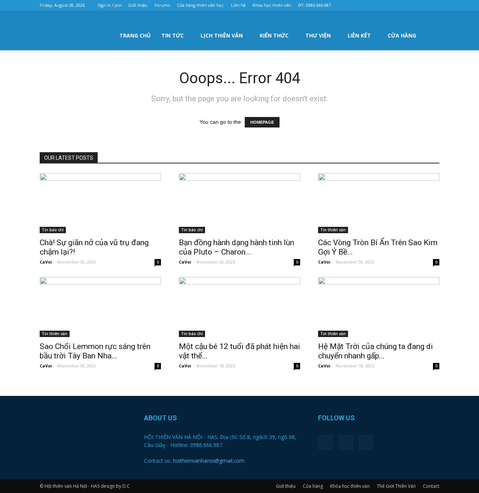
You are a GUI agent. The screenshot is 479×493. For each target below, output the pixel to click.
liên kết (359, 35)
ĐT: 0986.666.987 (314, 5)
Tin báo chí (53, 229)
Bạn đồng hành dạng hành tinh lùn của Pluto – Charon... (236, 247)
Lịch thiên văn (222, 35)
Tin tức (172, 35)
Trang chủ (135, 35)
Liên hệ (238, 5)
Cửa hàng (402, 35)
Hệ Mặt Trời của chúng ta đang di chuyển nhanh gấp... (375, 351)
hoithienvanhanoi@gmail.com (208, 460)
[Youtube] (433, 5)
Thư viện (318, 35)
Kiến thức (274, 35)
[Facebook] (409, 5)
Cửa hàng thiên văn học (200, 5)
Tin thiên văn (333, 229)
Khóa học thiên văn (272, 5)
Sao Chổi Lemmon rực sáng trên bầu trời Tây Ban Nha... (95, 351)
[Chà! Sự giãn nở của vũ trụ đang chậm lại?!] (100, 203)
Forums (162, 5)
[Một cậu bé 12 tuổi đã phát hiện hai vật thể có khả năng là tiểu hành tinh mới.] (239, 307)
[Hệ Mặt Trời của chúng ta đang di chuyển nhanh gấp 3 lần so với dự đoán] (378, 307)
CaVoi (46, 262)
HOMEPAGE (262, 122)
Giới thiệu (137, 5)
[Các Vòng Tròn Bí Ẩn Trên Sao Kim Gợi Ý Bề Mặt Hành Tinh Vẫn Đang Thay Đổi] (378, 203)
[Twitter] (421, 5)
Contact (431, 486)
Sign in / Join (110, 5)
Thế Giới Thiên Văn (396, 486)
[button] (430, 35)
